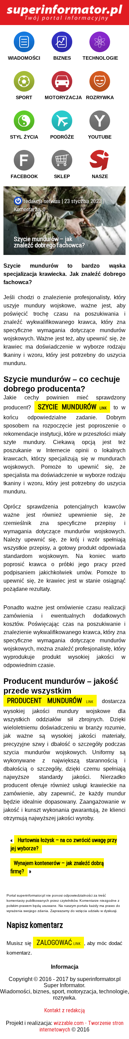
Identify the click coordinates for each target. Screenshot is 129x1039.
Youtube (99, 137)
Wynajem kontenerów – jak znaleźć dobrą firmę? (57, 867)
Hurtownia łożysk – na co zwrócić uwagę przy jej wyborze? (63, 844)
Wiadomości (24, 58)
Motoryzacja (63, 97)
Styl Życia (24, 137)
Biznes (62, 58)
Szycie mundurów (67, 407)
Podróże (62, 137)
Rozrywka (100, 97)
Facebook (24, 176)
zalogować (54, 942)
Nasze (100, 176)
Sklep (62, 176)
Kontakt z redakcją (64, 1010)
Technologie (100, 58)
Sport (24, 97)
